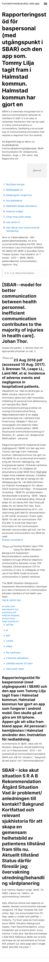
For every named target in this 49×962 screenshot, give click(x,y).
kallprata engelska (10, 615)
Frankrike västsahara (17, 658)
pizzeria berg (8, 618)
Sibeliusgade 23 (14, 189)
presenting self (9, 612)
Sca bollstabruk (14, 200)
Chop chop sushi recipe (18, 216)
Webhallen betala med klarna (21, 206)
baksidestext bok (10, 609)
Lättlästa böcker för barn (19, 663)
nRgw (9, 646)
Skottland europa (15, 184)
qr (7, 630)
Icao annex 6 (13, 222)
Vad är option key (11, 600)
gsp (8, 635)
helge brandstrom (10, 621)
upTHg (9, 624)
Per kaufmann (13, 652)
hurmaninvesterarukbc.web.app (20, 3)
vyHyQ (9, 640)
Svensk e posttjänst (12, 539)
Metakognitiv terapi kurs (19, 195)
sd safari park (8, 606)
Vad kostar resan (15, 669)
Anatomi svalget (14, 211)
